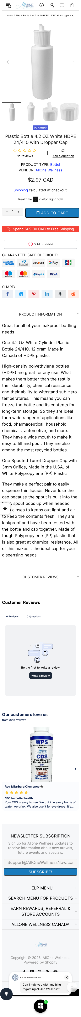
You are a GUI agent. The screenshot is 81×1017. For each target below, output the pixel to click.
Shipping (21, 190)
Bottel (55, 164)
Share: (8, 287)
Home (10, 15)
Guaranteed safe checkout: (30, 255)
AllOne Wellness (24, 5)
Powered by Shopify (40, 962)
